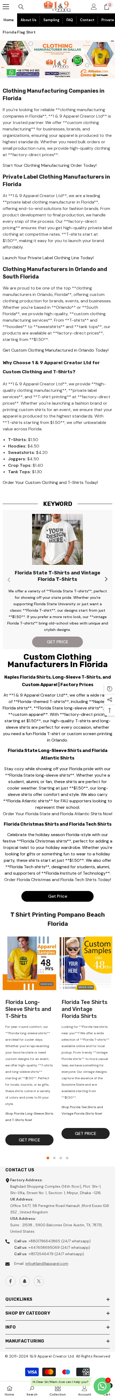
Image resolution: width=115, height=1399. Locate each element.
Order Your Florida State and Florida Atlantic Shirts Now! (57, 814)
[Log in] (94, 7)
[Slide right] (105, 579)
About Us (28, 20)
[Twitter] (39, 1281)
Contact (87, 20)
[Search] (21, 7)
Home (8, 20)
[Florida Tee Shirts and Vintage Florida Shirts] (85, 963)
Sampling (51, 20)
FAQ (69, 20)
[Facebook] (10, 1281)
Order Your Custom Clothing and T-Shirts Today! (50, 482)
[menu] (6, 6)
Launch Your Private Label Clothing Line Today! (48, 258)
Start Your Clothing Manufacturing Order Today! (50, 165)
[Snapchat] (25, 1281)
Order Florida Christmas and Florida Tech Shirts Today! (57, 879)
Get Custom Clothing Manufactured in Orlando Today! (56, 350)
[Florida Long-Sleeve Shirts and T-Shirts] (29, 963)
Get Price (57, 896)
